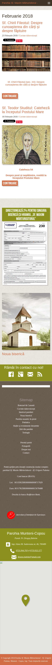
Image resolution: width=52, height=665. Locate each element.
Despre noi (26, 449)
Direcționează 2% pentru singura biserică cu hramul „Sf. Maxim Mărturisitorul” (26, 214)
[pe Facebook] (12, 374)
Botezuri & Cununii (26, 405)
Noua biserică (13, 354)
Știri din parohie (26, 429)
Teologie (26, 432)
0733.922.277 (36, 550)
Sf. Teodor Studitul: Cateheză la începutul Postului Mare (26, 110)
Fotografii (26, 446)
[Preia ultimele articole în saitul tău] (40, 374)
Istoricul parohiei (26, 412)
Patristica (26, 422)
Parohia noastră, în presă (26, 419)
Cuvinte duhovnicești (28, 35)
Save (20, 41)
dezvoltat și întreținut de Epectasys (30, 515)
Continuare (10, 96)
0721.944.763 (22, 550)
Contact (26, 453)
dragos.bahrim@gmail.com (29, 557)
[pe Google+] (21, 374)
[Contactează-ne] (30, 374)
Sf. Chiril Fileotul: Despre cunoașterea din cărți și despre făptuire (22, 27)
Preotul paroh (26, 442)
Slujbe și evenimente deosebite (26, 426)
